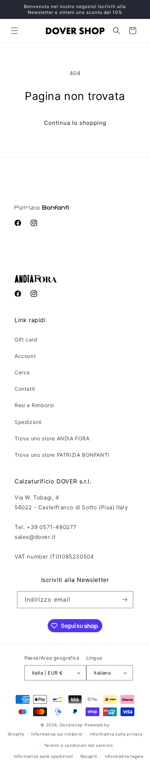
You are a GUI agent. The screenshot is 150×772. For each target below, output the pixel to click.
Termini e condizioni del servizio (78, 745)
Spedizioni (28, 422)
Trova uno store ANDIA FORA (52, 438)
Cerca (22, 372)
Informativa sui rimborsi (57, 734)
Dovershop (71, 724)
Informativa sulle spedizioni (43, 756)
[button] (15, 31)
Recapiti (89, 756)
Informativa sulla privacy (116, 734)
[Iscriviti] (125, 599)
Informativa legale (124, 756)
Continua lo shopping (75, 122)
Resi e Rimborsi (34, 405)
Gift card (26, 339)
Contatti (25, 389)
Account (25, 356)
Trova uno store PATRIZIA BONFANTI (62, 455)
